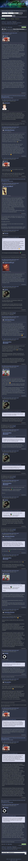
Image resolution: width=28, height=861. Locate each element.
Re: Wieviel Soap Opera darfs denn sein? (10, 99)
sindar (6, 653)
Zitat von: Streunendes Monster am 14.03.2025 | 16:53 (11, 464)
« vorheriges (20, 25)
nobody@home (9, 130)
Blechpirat (19, 22)
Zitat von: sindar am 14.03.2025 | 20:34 (9, 719)
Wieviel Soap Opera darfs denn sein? (9, 33)
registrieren (17, 10)
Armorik (7, 369)
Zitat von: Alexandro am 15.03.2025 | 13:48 (9, 753)
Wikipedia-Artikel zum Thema (7, 617)
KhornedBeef (8, 186)
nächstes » (25, 25)
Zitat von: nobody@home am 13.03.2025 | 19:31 (10, 237)
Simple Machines (18, 859)
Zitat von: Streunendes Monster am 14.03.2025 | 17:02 (11, 510)
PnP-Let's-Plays (13, 313)
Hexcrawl (14, 312)
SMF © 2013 (13, 859)
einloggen (11, 10)
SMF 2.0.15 (8, 859)
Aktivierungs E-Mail (5, 11)
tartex (6, 289)
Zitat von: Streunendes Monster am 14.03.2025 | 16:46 (11, 411)
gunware (7, 103)
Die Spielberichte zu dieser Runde (7, 97)
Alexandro (7, 682)
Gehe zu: (24, 851)
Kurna (6, 233)
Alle (6, 27)
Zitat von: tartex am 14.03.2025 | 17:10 (9, 540)
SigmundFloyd (9, 262)
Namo (6, 36)
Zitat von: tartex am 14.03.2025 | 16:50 (9, 436)
